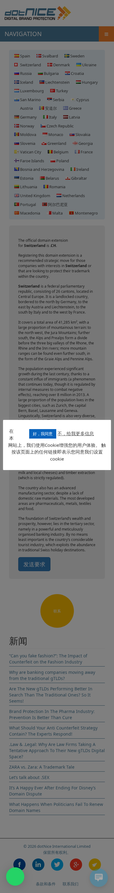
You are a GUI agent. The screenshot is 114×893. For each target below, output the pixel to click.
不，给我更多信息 (75, 433)
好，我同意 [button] (43, 433)
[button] (15, 876)
